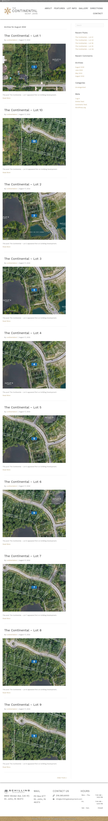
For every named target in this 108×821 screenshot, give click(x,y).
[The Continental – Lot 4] (34, 364)
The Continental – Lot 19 (84, 46)
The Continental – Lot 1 (22, 35)
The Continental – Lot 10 (23, 110)
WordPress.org (80, 107)
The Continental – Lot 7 (22, 556)
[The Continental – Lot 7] (34, 587)
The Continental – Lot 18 (84, 43)
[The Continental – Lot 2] (34, 216)
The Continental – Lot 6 (22, 482)
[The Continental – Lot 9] (34, 736)
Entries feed (79, 101)
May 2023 (78, 73)
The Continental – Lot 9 (22, 704)
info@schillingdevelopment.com (69, 799)
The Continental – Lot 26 (84, 49)
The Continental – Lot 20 (84, 40)
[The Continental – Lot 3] (34, 290)
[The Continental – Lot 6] (34, 513)
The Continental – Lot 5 (22, 407)
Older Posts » (62, 778)
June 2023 (79, 70)
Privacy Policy (71, 819)
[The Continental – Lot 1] (34, 67)
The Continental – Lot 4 (22, 333)
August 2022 (79, 76)
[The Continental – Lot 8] (34, 662)
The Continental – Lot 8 (22, 630)
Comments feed (81, 104)
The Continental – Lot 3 (22, 258)
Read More (6, 98)
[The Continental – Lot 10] (34, 142)
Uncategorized (80, 87)
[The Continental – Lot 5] (34, 439)
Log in (77, 98)
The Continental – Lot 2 (22, 184)
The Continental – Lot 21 (84, 37)
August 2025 (79, 67)
